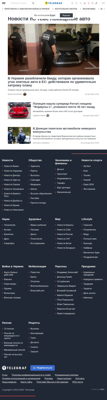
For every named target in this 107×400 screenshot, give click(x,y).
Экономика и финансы (63, 162)
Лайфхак (88, 248)
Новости (7, 160)
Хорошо (66, 15)
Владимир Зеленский (67, 272)
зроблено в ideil (98, 389)
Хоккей (87, 180)
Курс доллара (63, 187)
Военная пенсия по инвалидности (13, 344)
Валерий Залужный (66, 291)
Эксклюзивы (88, 9)
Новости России (65, 234)
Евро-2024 (89, 184)
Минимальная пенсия (14, 350)
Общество (35, 160)
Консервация (37, 333)
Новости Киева (11, 166)
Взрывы (8, 279)
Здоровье (35, 219)
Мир (57, 219)
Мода (86, 234)
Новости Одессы (12, 180)
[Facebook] (72, 3)
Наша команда (9, 382)
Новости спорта (92, 160)
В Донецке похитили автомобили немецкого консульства (64, 130)
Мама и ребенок (38, 225)
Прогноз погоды (38, 203)
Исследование (38, 243)
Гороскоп (88, 225)
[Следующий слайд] (104, 9)
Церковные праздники (89, 273)
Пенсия (6, 322)
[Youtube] (85, 3)
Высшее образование (41, 193)
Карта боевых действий (10, 273)
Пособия (35, 198)
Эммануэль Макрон (66, 286)
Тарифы (61, 183)
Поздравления (91, 257)
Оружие (8, 288)
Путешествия (90, 239)
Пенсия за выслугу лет (13, 355)
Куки (52, 15)
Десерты (35, 342)
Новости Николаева (13, 210)
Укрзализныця (64, 192)
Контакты (80, 378)
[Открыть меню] (4, 3)
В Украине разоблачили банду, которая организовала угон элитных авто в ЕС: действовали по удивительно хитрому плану (52, 82)
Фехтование (89, 189)
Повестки (35, 272)
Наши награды (64, 378)
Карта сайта (26, 382)
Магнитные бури (91, 252)
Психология (36, 239)
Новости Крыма (11, 205)
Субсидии (35, 180)
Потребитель (90, 230)
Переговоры (10, 284)
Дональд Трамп (64, 277)
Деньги (60, 169)
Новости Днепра (12, 175)
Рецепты (34, 322)
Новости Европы (65, 225)
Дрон (6, 239)
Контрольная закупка (66, 9)
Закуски (34, 351)
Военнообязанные (40, 286)
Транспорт (62, 174)
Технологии (9, 225)
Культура (88, 243)
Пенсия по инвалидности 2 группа (11, 335)
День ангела (89, 293)
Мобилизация (37, 266)
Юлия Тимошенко (65, 304)
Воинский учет (37, 291)
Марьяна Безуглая (66, 309)
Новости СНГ (63, 239)
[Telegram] (81, 3)
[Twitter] (88, 3)
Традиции (88, 284)
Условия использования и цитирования (21, 378)
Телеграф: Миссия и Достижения (52, 382)
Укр (103, 3)
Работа (34, 171)
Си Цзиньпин (63, 281)
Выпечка (35, 329)
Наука (6, 219)
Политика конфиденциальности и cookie (31, 375)
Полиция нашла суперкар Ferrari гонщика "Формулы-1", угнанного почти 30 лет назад (64, 105)
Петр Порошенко (65, 300)
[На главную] (53, 3)
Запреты (88, 288)
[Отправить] (33, 3)
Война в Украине (12, 266)
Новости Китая (64, 243)
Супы (33, 338)
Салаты (34, 347)
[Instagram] (92, 3)
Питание (35, 230)
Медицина (35, 184)
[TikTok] (96, 3)
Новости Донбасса (13, 201)
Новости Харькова (13, 171)
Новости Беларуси (66, 248)
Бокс (86, 171)
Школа (34, 189)
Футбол (87, 166)
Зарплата (35, 166)
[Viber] (76, 3)
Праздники (88, 266)
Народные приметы (93, 279)
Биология (8, 234)
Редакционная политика (66, 375)
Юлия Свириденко (66, 313)
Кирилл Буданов (65, 295)
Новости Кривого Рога (12, 194)
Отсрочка (35, 281)
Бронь (34, 277)
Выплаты (35, 175)
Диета (33, 234)
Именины (88, 298)
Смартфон (9, 243)
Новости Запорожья (14, 189)
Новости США (64, 230)
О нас (5, 375)
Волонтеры (9, 293)
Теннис (87, 175)
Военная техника (12, 298)
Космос (7, 230)
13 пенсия (9, 329)
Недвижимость (64, 178)
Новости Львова (12, 184)
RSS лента (77, 382)
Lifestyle (87, 219)
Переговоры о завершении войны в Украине (27, 9)
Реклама (48, 378)
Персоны (61, 266)
